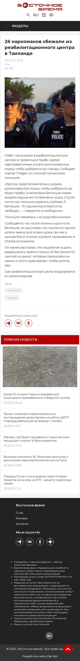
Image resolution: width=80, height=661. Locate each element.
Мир (7, 64)
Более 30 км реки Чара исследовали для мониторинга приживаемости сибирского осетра (37, 396)
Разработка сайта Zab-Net (40, 656)
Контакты (22, 524)
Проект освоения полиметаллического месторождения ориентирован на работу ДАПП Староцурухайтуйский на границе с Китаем (36, 417)
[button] (28, 15)
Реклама (21, 518)
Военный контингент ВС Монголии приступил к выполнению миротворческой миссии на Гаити (36, 458)
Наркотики (13, 290)
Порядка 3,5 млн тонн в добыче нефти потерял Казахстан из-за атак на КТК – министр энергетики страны (37, 480)
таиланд (12, 297)
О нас (19, 512)
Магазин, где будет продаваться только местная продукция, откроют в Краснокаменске (36, 438)
